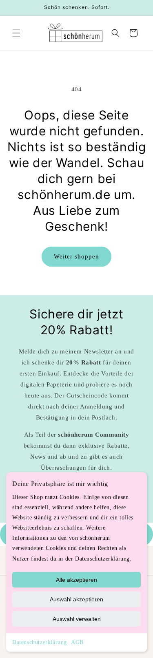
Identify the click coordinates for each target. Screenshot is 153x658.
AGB (77, 642)
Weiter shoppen (76, 256)
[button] (16, 33)
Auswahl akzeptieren (76, 599)
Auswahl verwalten (77, 619)
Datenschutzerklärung (39, 642)
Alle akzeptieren (76, 579)
